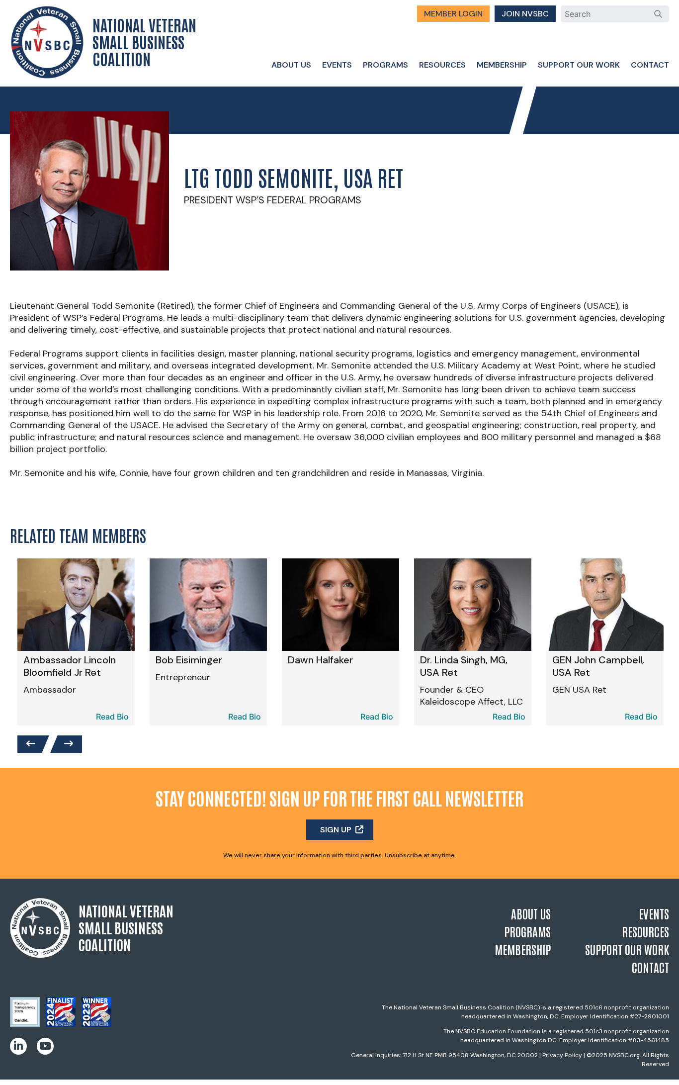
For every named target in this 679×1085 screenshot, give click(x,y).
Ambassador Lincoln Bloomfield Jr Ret (69, 666)
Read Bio (112, 717)
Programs (385, 65)
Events (337, 65)
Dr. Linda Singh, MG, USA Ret (464, 666)
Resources (442, 65)
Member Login (453, 13)
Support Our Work (579, 65)
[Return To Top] (654, 1068)
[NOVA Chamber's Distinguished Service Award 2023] (96, 1024)
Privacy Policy (562, 1055)
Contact (650, 65)
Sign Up (335, 829)
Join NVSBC (525, 13)
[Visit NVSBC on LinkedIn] (18, 1046)
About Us (291, 65)
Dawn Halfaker (320, 659)
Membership (502, 65)
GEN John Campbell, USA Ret (598, 666)
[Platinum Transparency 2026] (25, 1024)
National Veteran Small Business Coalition (144, 41)
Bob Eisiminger (189, 659)
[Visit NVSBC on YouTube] (45, 1046)
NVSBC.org (624, 1055)
